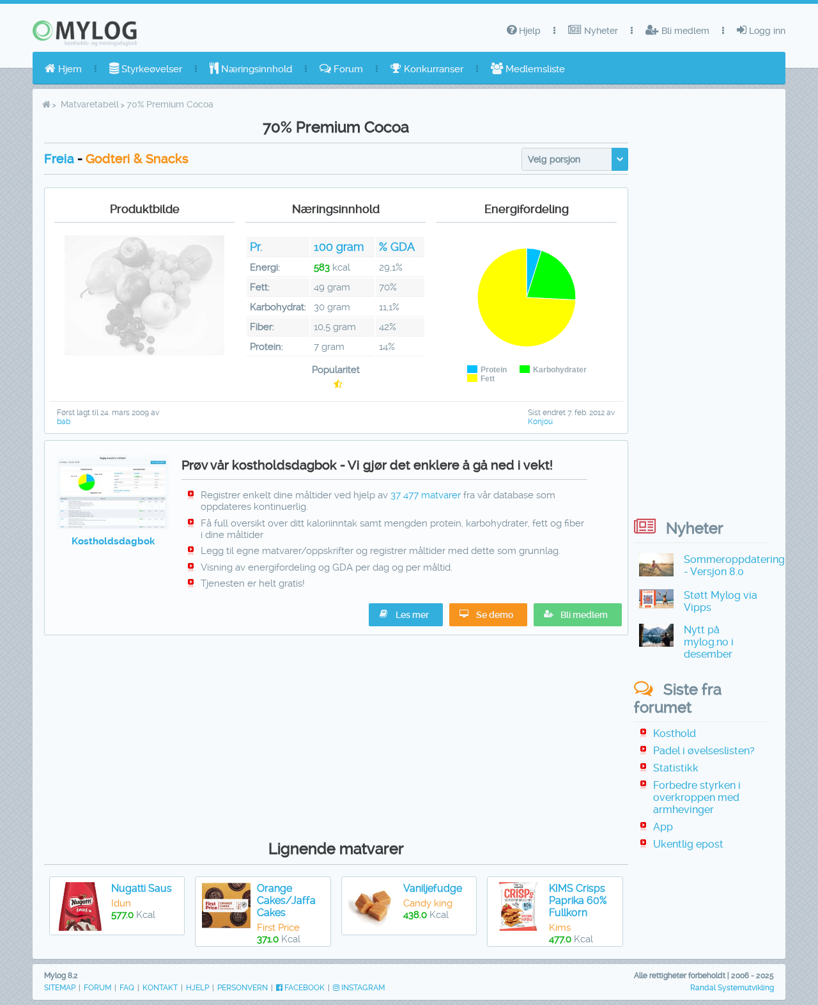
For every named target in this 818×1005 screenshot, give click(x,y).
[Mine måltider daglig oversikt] (113, 526)
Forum (347, 69)
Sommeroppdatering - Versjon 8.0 (734, 565)
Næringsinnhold (255, 69)
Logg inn (765, 31)
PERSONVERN (242, 987)
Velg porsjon (554, 159)
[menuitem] (63, 69)
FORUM (97, 987)
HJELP (197, 987)
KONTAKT (160, 987)
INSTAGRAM (362, 987)
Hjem (69, 69)
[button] (578, 614)
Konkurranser (432, 69)
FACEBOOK (303, 987)
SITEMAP (59, 987)
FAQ (127, 987)
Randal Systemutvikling (732, 987)
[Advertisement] (336, 734)
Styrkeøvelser (150, 69)
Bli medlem (684, 31)
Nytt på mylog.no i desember (709, 642)
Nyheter (600, 31)
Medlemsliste (534, 69)
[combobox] (574, 159)
